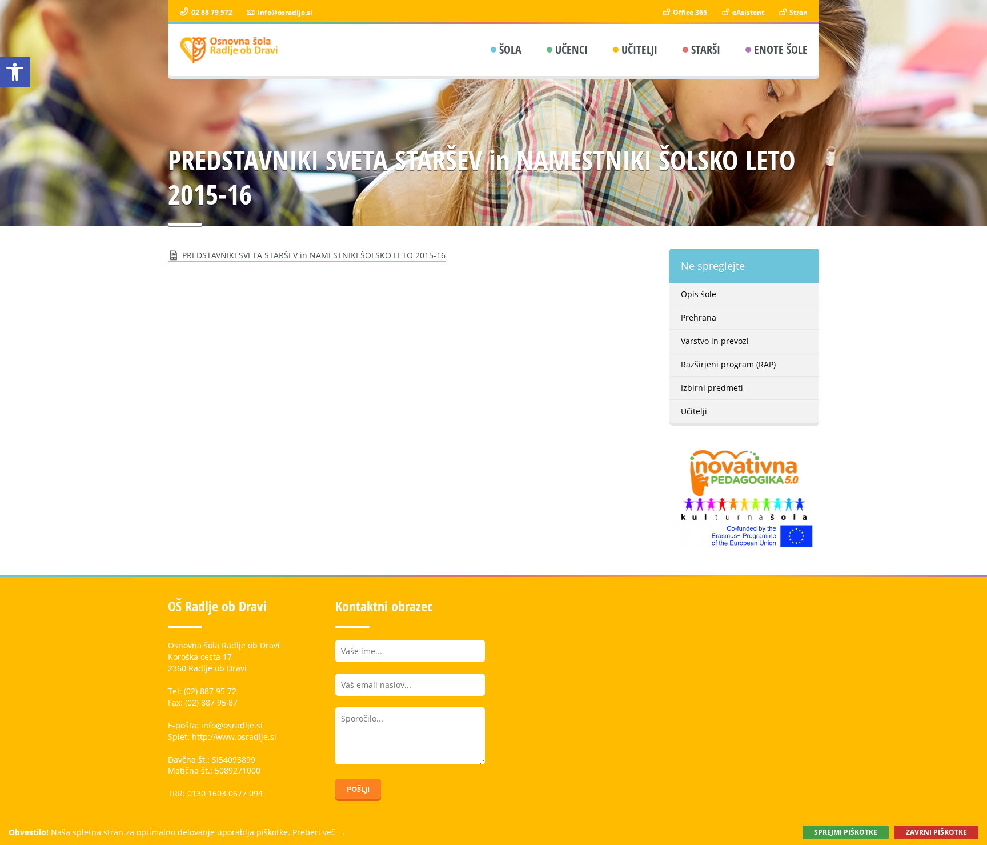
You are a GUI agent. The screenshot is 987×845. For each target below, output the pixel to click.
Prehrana (698, 317)
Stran (798, 12)
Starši (705, 49)
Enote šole (781, 49)
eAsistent (747, 12)
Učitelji (639, 49)
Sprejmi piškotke (845, 832)
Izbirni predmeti (712, 387)
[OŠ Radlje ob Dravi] (229, 50)
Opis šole (698, 294)
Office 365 (689, 12)
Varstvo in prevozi (715, 340)
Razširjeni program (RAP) (728, 364)
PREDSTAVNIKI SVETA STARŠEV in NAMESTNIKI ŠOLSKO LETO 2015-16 (314, 255)
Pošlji (358, 789)
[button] (15, 72)
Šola (510, 49)
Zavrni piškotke (936, 832)
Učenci (571, 49)
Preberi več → (319, 832)
